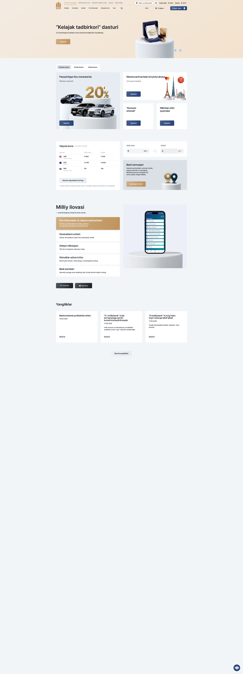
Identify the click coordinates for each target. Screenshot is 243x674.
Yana (114, 8)
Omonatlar (75, 8)
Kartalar (83, 8)
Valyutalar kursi (105, 8)
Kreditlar (66, 8)
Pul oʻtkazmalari (93, 8)
